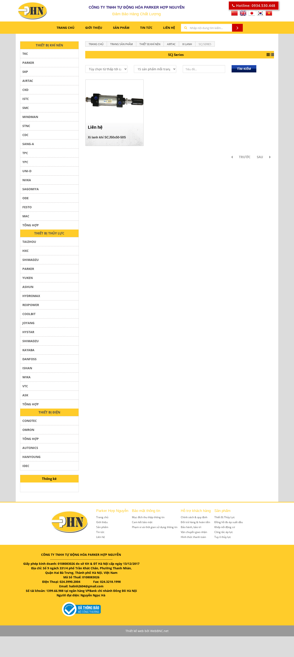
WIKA (26, 377)
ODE (25, 198)
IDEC (25, 466)
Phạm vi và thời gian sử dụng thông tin (154, 527)
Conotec (29, 421)
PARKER (28, 63)
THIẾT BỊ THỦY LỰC (49, 233)
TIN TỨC (146, 28)
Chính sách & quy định (194, 517)
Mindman (30, 117)
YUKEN (27, 278)
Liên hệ (100, 537)
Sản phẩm (121, 28)
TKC (25, 54)
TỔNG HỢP (30, 225)
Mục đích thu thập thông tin (148, 517)
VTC (25, 386)
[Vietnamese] (269, 14)
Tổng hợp (30, 439)
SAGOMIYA (30, 189)
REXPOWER (30, 305)
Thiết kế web (134, 631)
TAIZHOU (29, 242)
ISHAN (27, 368)
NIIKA (26, 180)
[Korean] (260, 14)
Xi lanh (187, 44)
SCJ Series (205, 44)
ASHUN (27, 287)
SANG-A (28, 144)
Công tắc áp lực (223, 532)
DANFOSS (29, 359)
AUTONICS (30, 448)
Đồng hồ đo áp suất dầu (228, 522)
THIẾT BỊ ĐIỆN (49, 412)
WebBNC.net (159, 631)
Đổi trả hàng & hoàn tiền (195, 522)
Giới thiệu (102, 522)
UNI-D (26, 171)
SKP (25, 72)
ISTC (25, 99)
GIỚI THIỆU (93, 28)
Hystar (28, 332)
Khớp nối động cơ (224, 527)
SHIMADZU (30, 260)
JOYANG (28, 323)
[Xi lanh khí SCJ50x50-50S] (114, 101)
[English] (243, 14)
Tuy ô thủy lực (222, 537)
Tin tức (100, 532)
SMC (25, 108)
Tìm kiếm (244, 69)
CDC (25, 135)
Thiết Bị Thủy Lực (224, 517)
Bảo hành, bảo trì (191, 527)
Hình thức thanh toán (193, 537)
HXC (25, 251)
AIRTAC (27, 81)
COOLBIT (29, 314)
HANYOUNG (31, 457)
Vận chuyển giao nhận (194, 532)
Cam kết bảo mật (142, 522)
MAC (25, 216)
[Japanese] (251, 14)
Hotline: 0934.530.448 (255, 5)
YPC (25, 162)
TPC (25, 153)
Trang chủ (65, 28)
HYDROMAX (31, 296)
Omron (28, 430)
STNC (26, 126)
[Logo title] (22, 10)
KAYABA (28, 350)
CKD (25, 90)
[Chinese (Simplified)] (234, 14)
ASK (25, 395)
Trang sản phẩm (121, 44)
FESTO (27, 207)
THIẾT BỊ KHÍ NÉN (49, 45)
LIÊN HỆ (169, 28)
